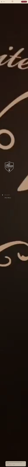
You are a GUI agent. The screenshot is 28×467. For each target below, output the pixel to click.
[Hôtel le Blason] (12, 1)
